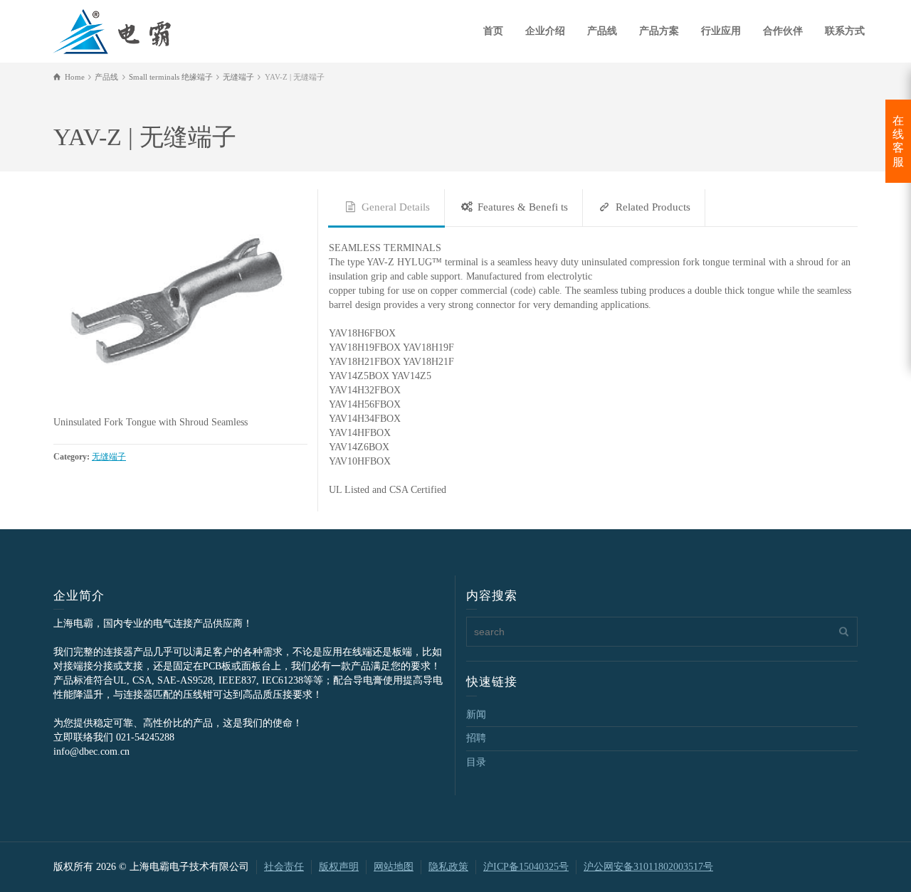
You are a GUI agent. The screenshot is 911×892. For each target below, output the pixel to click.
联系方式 (845, 31)
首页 (493, 31)
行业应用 (721, 31)
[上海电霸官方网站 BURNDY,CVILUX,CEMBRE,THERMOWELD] (112, 29)
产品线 (602, 31)
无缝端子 (109, 457)
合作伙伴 (783, 31)
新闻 (476, 714)
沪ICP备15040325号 (526, 866)
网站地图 (394, 866)
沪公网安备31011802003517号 (648, 866)
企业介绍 (545, 31)
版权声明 (339, 866)
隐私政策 (448, 866)
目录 (476, 762)
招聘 (476, 738)
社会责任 (284, 866)
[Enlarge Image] (180, 302)
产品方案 (659, 31)
